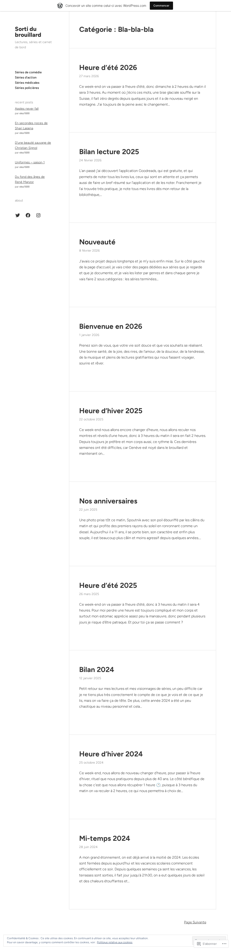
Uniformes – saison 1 (30, 162)
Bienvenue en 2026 (110, 326)
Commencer (161, 5)
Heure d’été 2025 (108, 585)
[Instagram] (38, 215)
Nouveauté (97, 242)
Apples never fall (27, 109)
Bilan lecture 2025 (109, 151)
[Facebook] (28, 215)
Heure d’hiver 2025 (110, 410)
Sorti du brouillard (28, 31)
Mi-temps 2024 (104, 838)
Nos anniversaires (108, 501)
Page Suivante (195, 922)
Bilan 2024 (96, 669)
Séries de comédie (28, 72)
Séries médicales (27, 83)
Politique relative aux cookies (114, 942)
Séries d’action (26, 77)
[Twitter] (17, 215)
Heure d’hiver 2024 (111, 754)
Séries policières (27, 88)
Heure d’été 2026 (108, 67)
